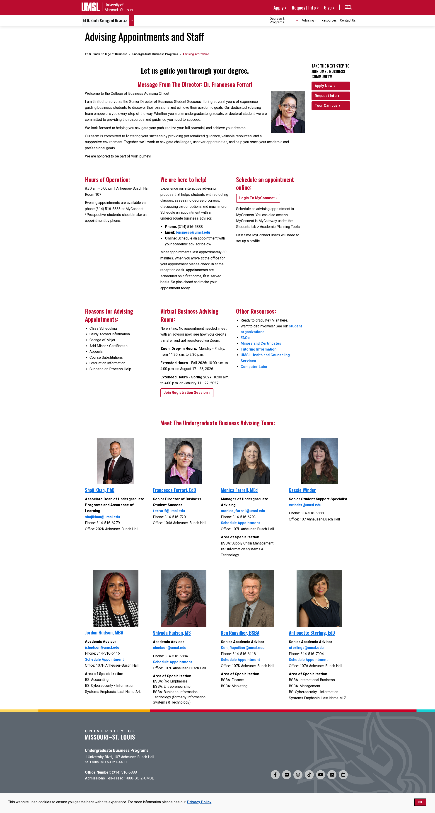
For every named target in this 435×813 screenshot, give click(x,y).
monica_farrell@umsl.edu (243, 511)
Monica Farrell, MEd (239, 489)
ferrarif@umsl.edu (169, 511)
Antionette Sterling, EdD (312, 632)
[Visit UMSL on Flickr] (286, 774)
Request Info (304, 7)
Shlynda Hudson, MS (172, 632)
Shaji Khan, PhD (99, 489)
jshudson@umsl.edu (102, 647)
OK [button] (420, 802)
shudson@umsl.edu (169, 648)
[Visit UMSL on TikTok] (309, 774)
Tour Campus (326, 105)
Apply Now (323, 86)
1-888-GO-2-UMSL (139, 778)
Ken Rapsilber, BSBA (240, 632)
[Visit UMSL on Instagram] (297, 774)
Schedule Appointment (104, 659)
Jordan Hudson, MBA (104, 632)
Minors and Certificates (261, 343)
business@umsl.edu (193, 232)
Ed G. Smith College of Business (106, 54)
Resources (329, 20)
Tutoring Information (258, 349)
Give (328, 7)
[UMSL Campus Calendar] (343, 774)
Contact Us (348, 20)
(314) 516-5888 (124, 772)
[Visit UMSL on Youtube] (320, 774)
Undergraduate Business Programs (155, 54)
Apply (278, 7)
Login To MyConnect (257, 198)
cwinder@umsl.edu (305, 505)
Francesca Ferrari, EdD (174, 489)
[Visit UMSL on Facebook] (275, 774)
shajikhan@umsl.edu (102, 517)
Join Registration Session (186, 392)
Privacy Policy (199, 802)
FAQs (245, 338)
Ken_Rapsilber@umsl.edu (242, 648)
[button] (348, 7)
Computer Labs (254, 367)
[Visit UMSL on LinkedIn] (331, 774)
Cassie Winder (302, 489)
